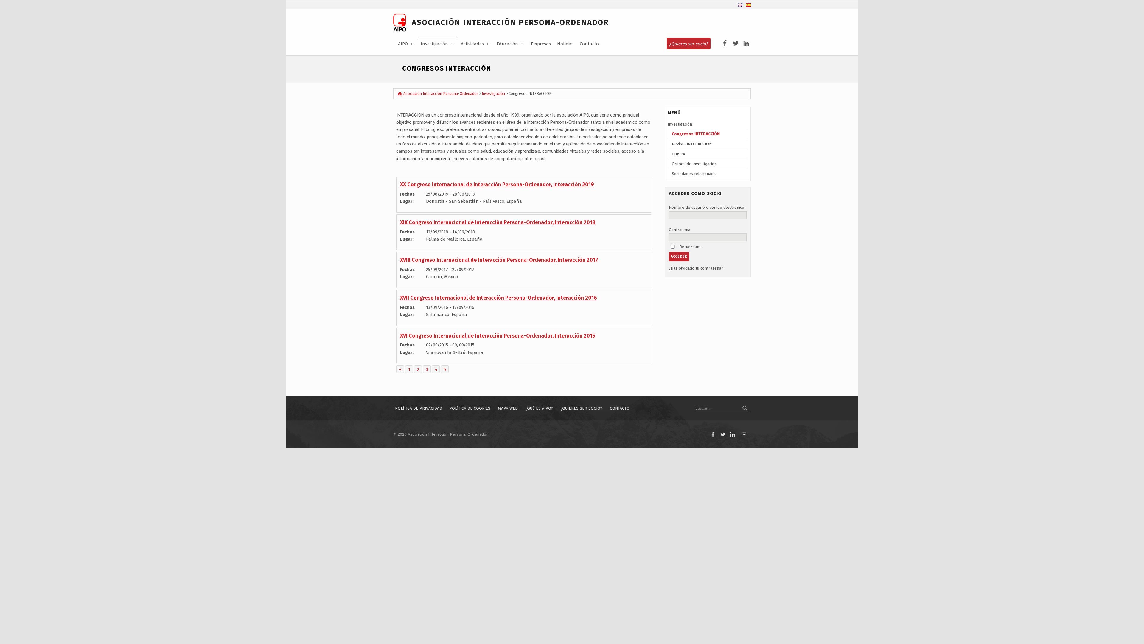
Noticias (565, 44)
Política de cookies (469, 408)
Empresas (541, 44)
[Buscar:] (722, 408)
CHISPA (678, 154)
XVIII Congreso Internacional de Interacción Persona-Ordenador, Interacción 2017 (499, 260)
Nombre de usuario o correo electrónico (706, 207)
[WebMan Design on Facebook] (725, 43)
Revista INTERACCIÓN (692, 143)
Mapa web (508, 408)
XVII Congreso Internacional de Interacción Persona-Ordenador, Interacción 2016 (498, 298)
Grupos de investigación (694, 163)
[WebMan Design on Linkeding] (746, 43)
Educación (507, 44)
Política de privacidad (418, 408)
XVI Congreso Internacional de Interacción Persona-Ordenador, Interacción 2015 (497, 335)
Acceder (679, 256)
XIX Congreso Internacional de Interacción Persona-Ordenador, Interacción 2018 (498, 222)
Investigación (434, 44)
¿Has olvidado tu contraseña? (696, 268)
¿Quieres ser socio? (688, 44)
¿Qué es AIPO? (539, 408)
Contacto (589, 44)
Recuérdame (691, 246)
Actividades (472, 44)
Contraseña (679, 229)
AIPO (403, 44)
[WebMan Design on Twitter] (735, 43)
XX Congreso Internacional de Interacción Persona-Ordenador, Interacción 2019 (497, 184)
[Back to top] (744, 434)
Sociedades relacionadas (695, 173)
